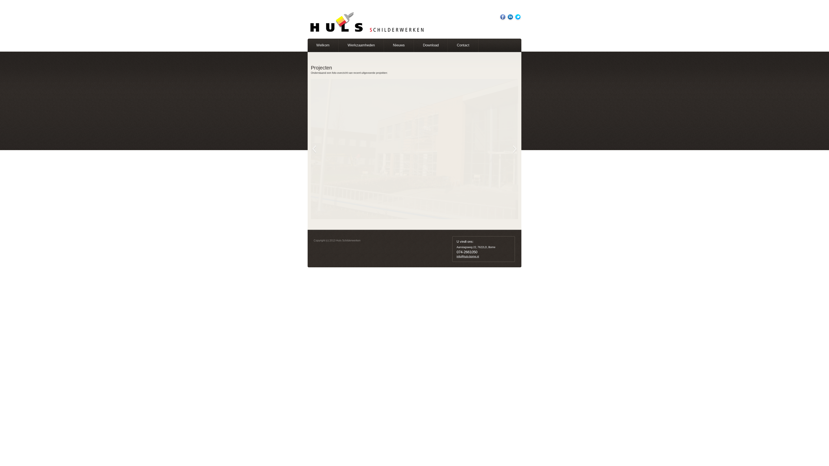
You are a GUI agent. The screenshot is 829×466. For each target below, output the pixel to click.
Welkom (322, 45)
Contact (463, 45)
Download (431, 45)
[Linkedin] (510, 15)
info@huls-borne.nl (468, 256)
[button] (314, 149)
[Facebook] (502, 15)
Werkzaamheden (361, 45)
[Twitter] (517, 15)
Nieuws (399, 45)
